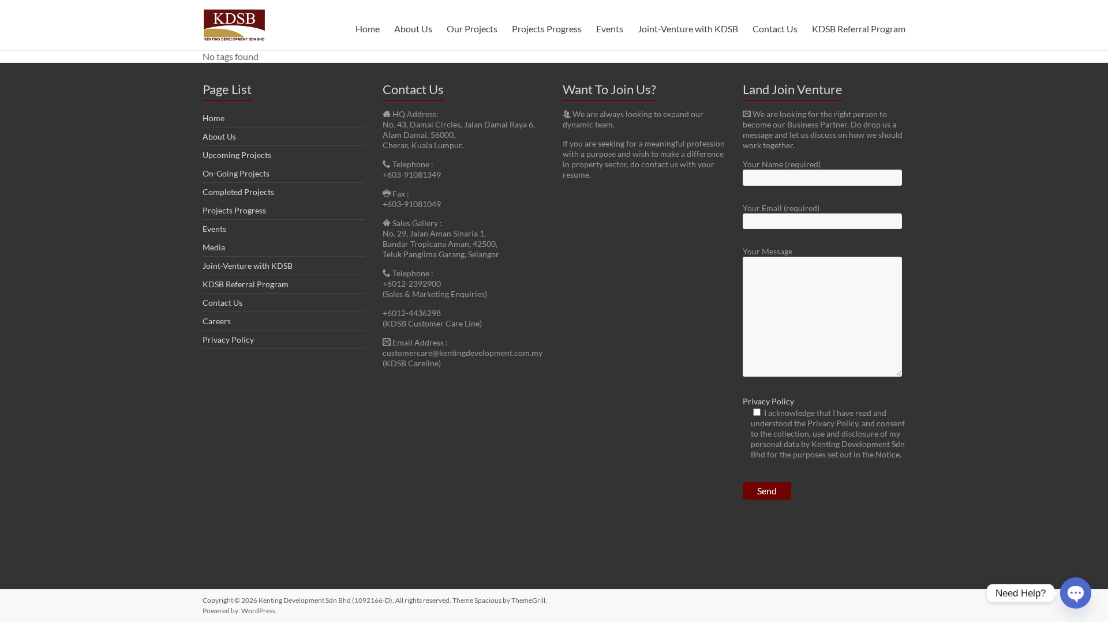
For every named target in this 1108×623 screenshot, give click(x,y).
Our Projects (472, 28)
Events (609, 28)
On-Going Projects (236, 173)
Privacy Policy (228, 339)
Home (367, 28)
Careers (217, 321)
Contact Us (775, 28)
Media (214, 247)
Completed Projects (238, 192)
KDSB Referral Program (858, 28)
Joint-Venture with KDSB (688, 28)
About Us (413, 28)
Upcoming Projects (237, 155)
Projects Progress (547, 28)
